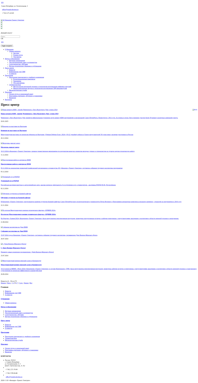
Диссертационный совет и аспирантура (23, 62)
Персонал (8, 92)
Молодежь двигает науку (10, 147)
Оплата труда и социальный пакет (21, 94)
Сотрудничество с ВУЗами (18, 64)
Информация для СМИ (17, 72)
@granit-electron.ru (10, 9)
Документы (17, 57)
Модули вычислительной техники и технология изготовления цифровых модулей (42, 86)
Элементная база (15, 85)
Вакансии (12, 98)
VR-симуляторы (19, 83)
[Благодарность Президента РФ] (1, 22)
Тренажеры (17, 81)
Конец (26, 283)
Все (31, 283)
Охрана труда (18, 55)
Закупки (16, 53)
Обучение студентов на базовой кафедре (15, 198)
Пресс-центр (9, 68)
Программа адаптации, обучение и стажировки (25, 96)
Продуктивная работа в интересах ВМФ (16, 164)
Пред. (9, 283)
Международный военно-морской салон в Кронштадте (21, 265)
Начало (3, 283)
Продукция (9, 75)
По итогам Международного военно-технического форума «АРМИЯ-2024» (28, 214)
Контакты (8, 99)
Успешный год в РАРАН (10, 181)
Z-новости (12, 73)
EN (2, 2)
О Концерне (9, 49)
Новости (12, 70)
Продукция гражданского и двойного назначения (26, 77)
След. (21, 283)
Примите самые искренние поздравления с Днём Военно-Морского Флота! (27, 252)
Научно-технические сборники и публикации (25, 66)
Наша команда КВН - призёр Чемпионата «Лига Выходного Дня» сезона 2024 (29, 114)
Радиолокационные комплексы (24, 79)
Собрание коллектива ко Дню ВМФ (14, 231)
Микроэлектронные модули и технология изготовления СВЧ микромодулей (40, 88)
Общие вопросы (15, 51)
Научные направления (17, 60)
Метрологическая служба (18, 90)
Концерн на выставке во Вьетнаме (14, 130)
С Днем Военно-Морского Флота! (13, 248)
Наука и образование (12, 59)
